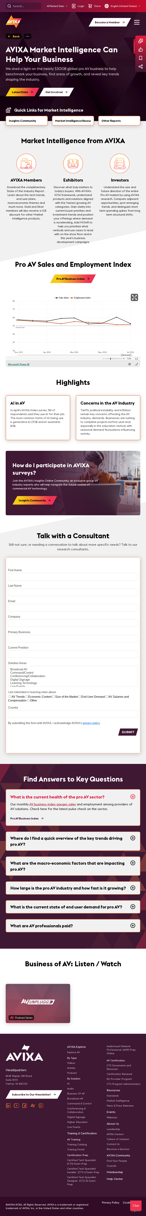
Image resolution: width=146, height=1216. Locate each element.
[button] (57, 6)
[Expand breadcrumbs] (27, 36)
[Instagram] (41, 1105)
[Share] (140, 66)
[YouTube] (16, 1105)
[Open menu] (136, 22)
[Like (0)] (140, 49)
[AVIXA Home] (14, 21)
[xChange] (33, 1105)
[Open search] (9, 6)
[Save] (140, 58)
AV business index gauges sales (52, 804)
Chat (136, 1205)
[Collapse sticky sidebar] (134, 46)
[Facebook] (24, 1105)
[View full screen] (134, 297)
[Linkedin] (8, 1105)
